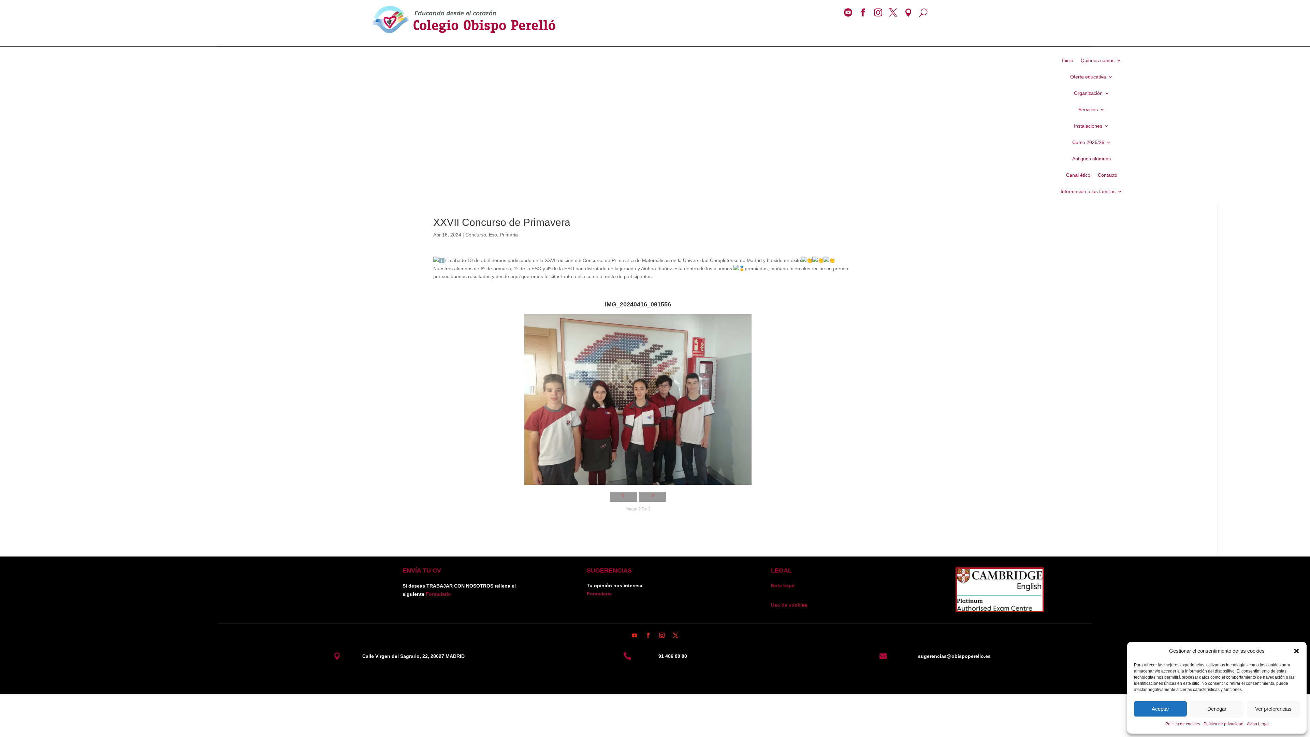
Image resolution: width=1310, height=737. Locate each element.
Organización (1088, 93)
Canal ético (1078, 175)
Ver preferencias (1273, 709)
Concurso (475, 234)
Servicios (1088, 109)
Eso (493, 234)
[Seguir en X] (675, 635)
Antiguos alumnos (1091, 158)
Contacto (1107, 175)
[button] (1296, 651)
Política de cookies (1182, 724)
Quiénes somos (1098, 60)
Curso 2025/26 (1088, 142)
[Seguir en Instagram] (661, 635)
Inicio (1067, 60)
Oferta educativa (1088, 77)
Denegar (1216, 709)
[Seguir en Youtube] (634, 635)
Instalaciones (1088, 126)
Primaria (509, 234)
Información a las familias (1088, 191)
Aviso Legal (1258, 724)
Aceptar (1160, 709)
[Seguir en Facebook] (648, 635)
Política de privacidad (1223, 724)
